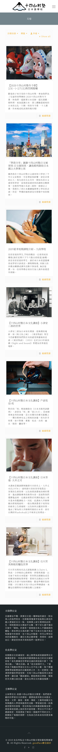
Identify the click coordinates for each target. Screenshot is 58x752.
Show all (46, 36)
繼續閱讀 (46, 115)
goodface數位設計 (42, 742)
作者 (35, 33)
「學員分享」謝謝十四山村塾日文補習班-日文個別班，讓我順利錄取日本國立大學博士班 (28, 165)
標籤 (23, 33)
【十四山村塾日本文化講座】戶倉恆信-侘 (28, 402)
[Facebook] (24, 747)
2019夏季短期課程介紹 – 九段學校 (27, 249)
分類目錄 (11, 33)
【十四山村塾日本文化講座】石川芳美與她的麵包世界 (28, 563)
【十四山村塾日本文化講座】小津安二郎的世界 (28, 324)
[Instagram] (33, 747)
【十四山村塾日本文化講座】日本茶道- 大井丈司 (28, 479)
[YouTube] (29, 747)
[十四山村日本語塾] (29, 6)
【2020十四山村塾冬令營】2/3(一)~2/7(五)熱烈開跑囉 (23, 87)
